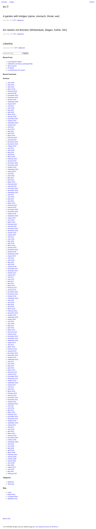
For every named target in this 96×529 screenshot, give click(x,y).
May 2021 (11, 199)
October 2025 (12, 99)
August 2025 (12, 104)
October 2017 (12, 273)
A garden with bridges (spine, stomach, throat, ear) (31, 16)
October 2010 (12, 421)
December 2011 (13, 397)
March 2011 (11, 412)
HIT (6, 6)
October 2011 (12, 402)
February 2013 (12, 372)
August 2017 (12, 275)
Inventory (4, 2)
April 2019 (11, 243)
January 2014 (12, 351)
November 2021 (13, 190)
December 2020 (13, 209)
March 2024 (11, 135)
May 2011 (11, 410)
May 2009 (11, 448)
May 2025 (11, 110)
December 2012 (13, 376)
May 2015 (11, 326)
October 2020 (12, 214)
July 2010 (11, 427)
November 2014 (13, 338)
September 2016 (13, 298)
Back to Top (6, 518)
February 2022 (12, 184)
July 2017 (11, 277)
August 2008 (12, 461)
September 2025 (13, 102)
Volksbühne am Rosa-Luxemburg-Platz (20, 64)
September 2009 (13, 442)
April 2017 (11, 283)
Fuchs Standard (39, 526)
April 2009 (11, 450)
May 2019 (11, 241)
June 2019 (11, 239)
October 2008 (12, 459)
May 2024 (11, 131)
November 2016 (13, 294)
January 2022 (12, 186)
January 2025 (12, 116)
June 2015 (11, 323)
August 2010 (12, 425)
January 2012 (12, 395)
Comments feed (13, 496)
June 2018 (11, 260)
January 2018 (12, 266)
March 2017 (11, 285)
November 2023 (13, 144)
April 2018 (11, 264)
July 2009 (11, 444)
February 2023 (12, 159)
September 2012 (13, 383)
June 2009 (11, 446)
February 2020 (12, 224)
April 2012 (11, 389)
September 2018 (13, 254)
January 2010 (12, 435)
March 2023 (11, 157)
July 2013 (11, 361)
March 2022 (11, 182)
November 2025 (13, 97)
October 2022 (12, 167)
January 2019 (12, 247)
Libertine (8, 43)
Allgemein (20, 20)
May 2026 (11, 85)
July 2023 (11, 148)
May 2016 (11, 304)
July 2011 (11, 406)
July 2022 (11, 173)
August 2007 (12, 467)
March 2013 (11, 370)
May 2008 (11, 465)
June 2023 (11, 150)
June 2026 (11, 83)
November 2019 (13, 230)
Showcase (11, 484)
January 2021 (12, 207)
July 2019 (11, 237)
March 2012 (11, 391)
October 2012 (12, 380)
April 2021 (11, 201)
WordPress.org (12, 499)
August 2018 (12, 256)
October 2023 (12, 146)
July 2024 (11, 127)
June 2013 (11, 364)
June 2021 (11, 197)
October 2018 (12, 252)
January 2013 (12, 374)
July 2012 (11, 387)
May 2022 (11, 178)
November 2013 (13, 355)
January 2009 (12, 457)
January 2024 (12, 140)
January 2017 (12, 290)
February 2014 (12, 349)
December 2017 (13, 268)
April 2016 (11, 307)
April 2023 (11, 154)
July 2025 (11, 106)
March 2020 (11, 222)
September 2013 (13, 359)
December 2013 (13, 353)
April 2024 (11, 133)
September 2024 (13, 123)
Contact (91, 2)
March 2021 (11, 203)
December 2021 (13, 188)
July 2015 (11, 321)
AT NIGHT (11, 68)
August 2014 (12, 342)
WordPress (55, 526)
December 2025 (13, 95)
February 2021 (12, 205)
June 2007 (11, 469)
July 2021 (11, 195)
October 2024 (12, 121)
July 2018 (11, 258)
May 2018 (11, 262)
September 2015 (13, 317)
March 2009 (11, 452)
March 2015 (11, 330)
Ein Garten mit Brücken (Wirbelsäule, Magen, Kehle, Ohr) (35, 30)
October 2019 (12, 233)
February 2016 (12, 311)
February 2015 (12, 332)
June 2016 (11, 302)
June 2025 (11, 108)
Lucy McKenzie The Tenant (16, 70)
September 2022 (13, 169)
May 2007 (11, 471)
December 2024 (13, 118)
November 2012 (13, 378)
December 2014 (13, 336)
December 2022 (13, 163)
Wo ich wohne (12, 66)
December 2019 (13, 228)
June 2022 (11, 176)
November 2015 (13, 313)
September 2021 (13, 192)
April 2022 (11, 180)
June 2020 (11, 220)
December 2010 (13, 416)
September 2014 (13, 340)
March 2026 (11, 89)
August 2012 (12, 385)
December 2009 (13, 438)
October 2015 (12, 315)
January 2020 (12, 226)
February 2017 (12, 288)
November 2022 (13, 165)
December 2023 (13, 142)
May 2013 (11, 366)
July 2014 (11, 345)
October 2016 (12, 296)
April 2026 (11, 87)
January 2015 (12, 334)
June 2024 (11, 129)
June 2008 (11, 463)
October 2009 (12, 440)
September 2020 (13, 216)
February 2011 (12, 414)
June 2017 (11, 279)
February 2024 (12, 138)
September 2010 (13, 423)
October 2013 (12, 357)
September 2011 (13, 404)
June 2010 (11, 429)
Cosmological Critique (15, 62)
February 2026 (12, 91)
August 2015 (12, 319)
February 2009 (12, 454)
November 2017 (13, 271)
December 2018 (13, 249)
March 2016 (11, 309)
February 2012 (12, 393)
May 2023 (11, 152)
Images (11, 2)
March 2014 (11, 347)
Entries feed (11, 494)
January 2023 (12, 161)
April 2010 (11, 431)
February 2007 (12, 473)
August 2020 (12, 218)
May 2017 (11, 281)
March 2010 (11, 433)
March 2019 (11, 245)
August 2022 (12, 171)
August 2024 (12, 125)
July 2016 (11, 300)
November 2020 (13, 211)
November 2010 (13, 418)
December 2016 (13, 292)
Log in (10, 492)
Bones (48, 526)
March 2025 (11, 114)
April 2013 (11, 368)
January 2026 (12, 93)
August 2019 (12, 235)
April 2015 (11, 328)
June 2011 (11, 408)
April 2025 (11, 112)
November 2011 (13, 399)
